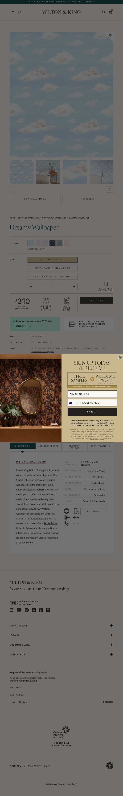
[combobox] (73, 402)
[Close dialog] (120, 357)
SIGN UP (92, 411)
